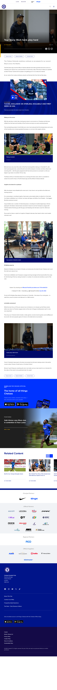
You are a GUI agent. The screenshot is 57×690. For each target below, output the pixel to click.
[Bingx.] (38, 2)
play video (13, 80)
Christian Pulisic (30, 56)
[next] (51, 456)
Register (23, 1)
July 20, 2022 (42, 290)
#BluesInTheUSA (26, 287)
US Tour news (7, 44)
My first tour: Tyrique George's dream (13, 473)
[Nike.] (33, 2)
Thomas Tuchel (8, 56)
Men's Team (7, 429)
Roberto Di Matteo (19, 56)
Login (17, 1)
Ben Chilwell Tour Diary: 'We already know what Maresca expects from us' (39, 474)
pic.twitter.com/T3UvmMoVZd (39, 287)
